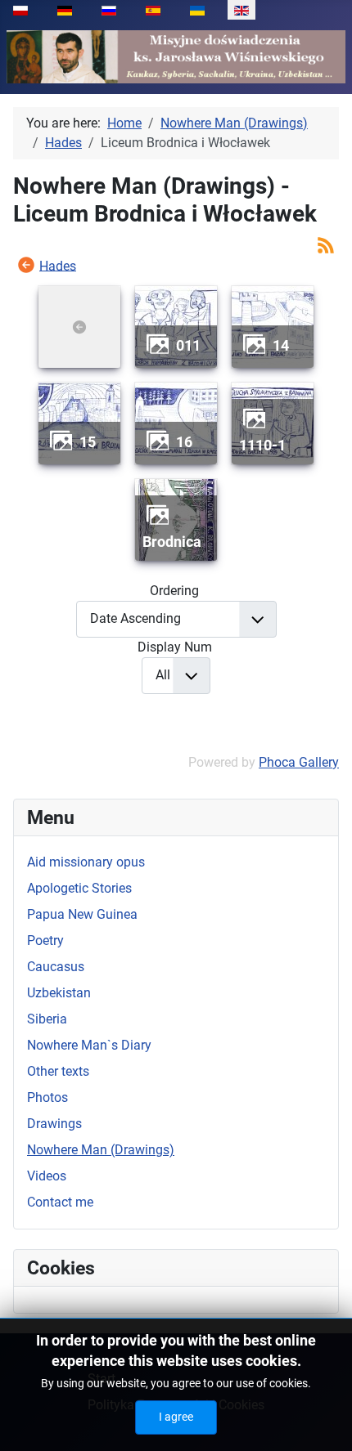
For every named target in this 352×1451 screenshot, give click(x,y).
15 (87, 441)
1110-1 (262, 445)
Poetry (45, 940)
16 (184, 441)
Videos (46, 1176)
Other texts (58, 1071)
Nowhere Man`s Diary (89, 1045)
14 (281, 345)
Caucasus (55, 966)
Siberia (47, 1019)
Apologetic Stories (79, 888)
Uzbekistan (59, 993)
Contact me (60, 1202)
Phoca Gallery (299, 762)
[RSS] (326, 244)
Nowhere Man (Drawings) (100, 1150)
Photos (47, 1097)
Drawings (54, 1123)
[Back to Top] (323, 1421)
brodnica (171, 541)
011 (188, 345)
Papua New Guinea (82, 914)
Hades (57, 265)
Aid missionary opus (86, 862)
